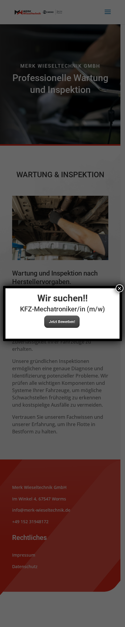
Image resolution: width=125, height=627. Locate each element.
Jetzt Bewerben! (62, 322)
